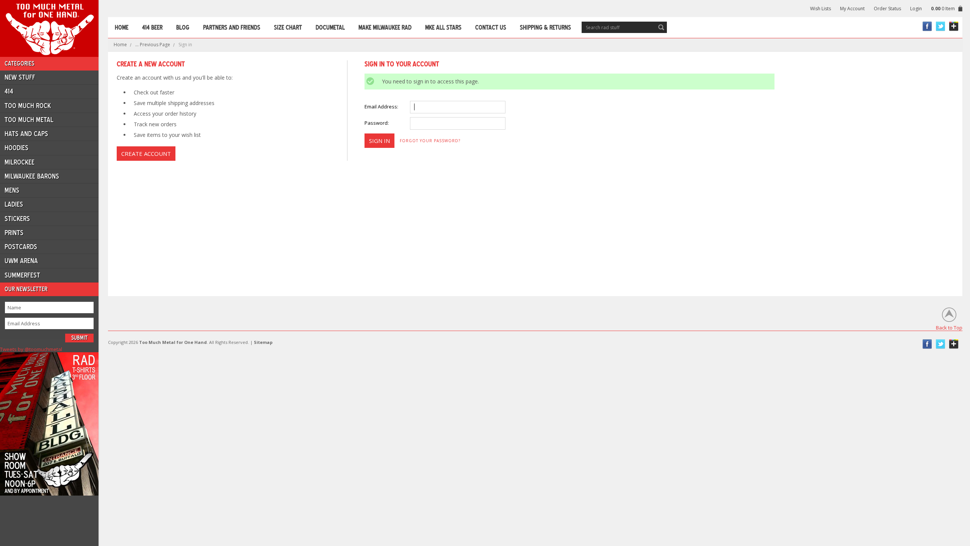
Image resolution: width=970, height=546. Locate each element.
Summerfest (22, 275)
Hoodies (16, 148)
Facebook (927, 26)
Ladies (14, 204)
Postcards (21, 247)
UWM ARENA (21, 261)
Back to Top (949, 327)
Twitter (940, 26)
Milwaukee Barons (32, 176)
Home (120, 44)
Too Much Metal (29, 120)
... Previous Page (152, 44)
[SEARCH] (661, 27)
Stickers (17, 219)
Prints (14, 233)
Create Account (146, 153)
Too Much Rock (28, 106)
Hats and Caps (26, 134)
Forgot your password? (430, 140)
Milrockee (19, 162)
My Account (852, 8)
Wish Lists (820, 8)
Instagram (954, 26)
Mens (12, 190)
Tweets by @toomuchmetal (31, 349)
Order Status (887, 8)
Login (916, 8)
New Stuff (20, 77)
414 (9, 91)
